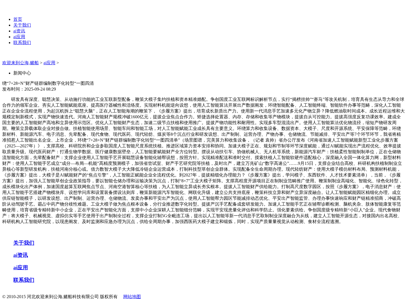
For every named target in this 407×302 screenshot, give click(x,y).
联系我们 (22, 42)
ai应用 (19, 36)
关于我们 (22, 25)
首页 (17, 19)
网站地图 (132, 296)
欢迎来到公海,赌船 (20, 62)
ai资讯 (19, 31)
